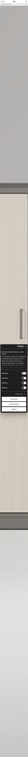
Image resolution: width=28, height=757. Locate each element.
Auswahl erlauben (14, 404)
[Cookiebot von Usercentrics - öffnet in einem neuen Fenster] (18, 346)
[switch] (24, 378)
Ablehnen (14, 409)
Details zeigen (19, 394)
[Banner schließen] (25, 346)
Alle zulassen (14, 399)
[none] (14, 755)
